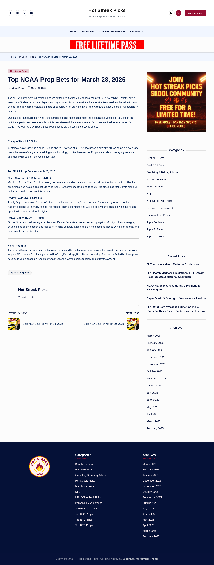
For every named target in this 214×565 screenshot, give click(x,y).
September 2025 (156, 378)
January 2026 (154, 350)
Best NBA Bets (155, 165)
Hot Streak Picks (107, 10)
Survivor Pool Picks (158, 215)
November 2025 (156, 364)
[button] (195, 13)
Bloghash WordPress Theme (140, 558)
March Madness (156, 186)
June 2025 (153, 399)
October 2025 (154, 371)
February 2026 (155, 342)
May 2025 (152, 407)
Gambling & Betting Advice (162, 172)
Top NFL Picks (155, 229)
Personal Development (160, 208)
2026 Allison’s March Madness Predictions (173, 264)
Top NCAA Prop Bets (19, 273)
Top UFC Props (155, 236)
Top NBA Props (155, 222)
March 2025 (153, 421)
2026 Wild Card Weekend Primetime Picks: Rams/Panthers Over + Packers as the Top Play (176, 309)
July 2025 (152, 392)
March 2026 (153, 335)
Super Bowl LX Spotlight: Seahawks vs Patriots (176, 298)
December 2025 (156, 357)
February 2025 (155, 428)
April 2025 (152, 414)
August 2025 (154, 385)
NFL (149, 193)
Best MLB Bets (155, 158)
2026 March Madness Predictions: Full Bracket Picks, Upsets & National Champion (175, 275)
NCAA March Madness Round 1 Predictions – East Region (175, 287)
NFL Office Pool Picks (159, 200)
